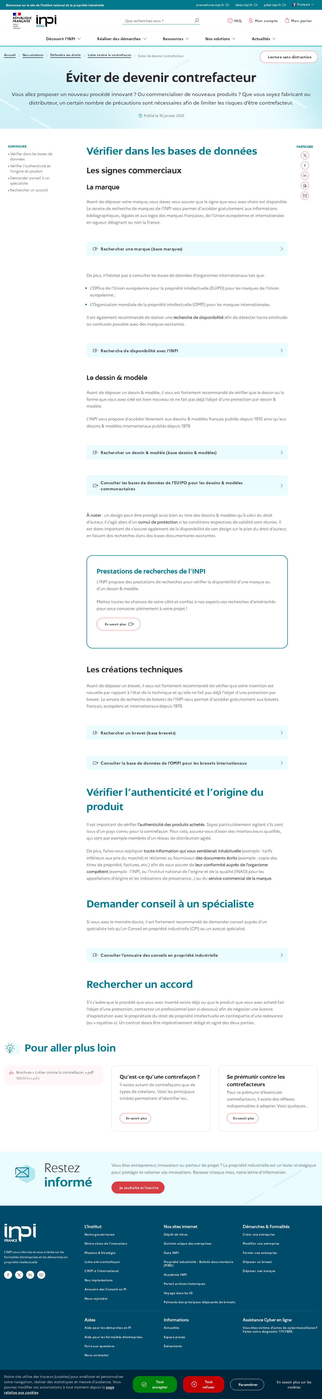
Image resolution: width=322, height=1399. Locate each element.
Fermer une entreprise (260, 1253)
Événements (173, 1346)
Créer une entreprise (259, 1234)
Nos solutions (217, 38)
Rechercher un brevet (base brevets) (138, 732)
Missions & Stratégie (100, 1253)
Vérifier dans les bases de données (31, 156)
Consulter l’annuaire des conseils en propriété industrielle (159, 955)
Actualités (261, 38)
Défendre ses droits (65, 55)
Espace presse (174, 1337)
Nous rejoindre (96, 1298)
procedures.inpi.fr (210, 5)
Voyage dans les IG (178, 1293)
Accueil (10, 55)
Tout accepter (160, 1384)
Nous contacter (97, 1355)
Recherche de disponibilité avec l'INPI (139, 350)
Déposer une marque (259, 1271)
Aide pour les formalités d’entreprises (113, 1337)
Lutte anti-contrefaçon (102, 1262)
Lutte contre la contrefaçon (109, 55)
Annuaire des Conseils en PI (106, 1289)
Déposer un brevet (257, 1262)
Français (303, 4)
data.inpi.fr (244, 5)
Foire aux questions (99, 1346)
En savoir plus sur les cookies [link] (294, 1384)
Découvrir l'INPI (60, 38)
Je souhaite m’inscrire (139, 1187)
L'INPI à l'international (102, 1271)
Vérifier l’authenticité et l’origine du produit (30, 168)
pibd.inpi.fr (272, 5)
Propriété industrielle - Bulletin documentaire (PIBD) (198, 1263)
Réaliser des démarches (119, 38)
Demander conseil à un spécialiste (29, 180)
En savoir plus (115, 624)
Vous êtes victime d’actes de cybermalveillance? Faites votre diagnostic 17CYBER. (280, 1329)
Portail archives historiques (184, 1284)
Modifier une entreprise (261, 1243)
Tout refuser (209, 1384)
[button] (305, 155)
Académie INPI (175, 1275)
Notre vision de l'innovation (106, 1243)
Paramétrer (248, 1384)
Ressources (173, 38)
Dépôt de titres (176, 1234)
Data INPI (171, 1253)
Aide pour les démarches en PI (108, 1328)
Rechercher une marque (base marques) (141, 248)
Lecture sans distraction (290, 56)
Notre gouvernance (100, 1234)
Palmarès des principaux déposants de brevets (199, 1302)
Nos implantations (99, 1280)
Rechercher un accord (29, 189)
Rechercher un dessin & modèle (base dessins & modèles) (159, 452)
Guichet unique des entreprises (188, 1243)
